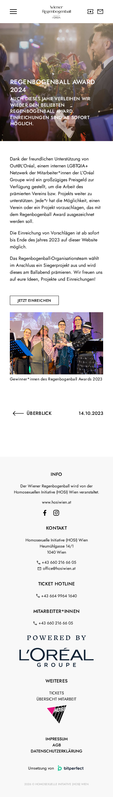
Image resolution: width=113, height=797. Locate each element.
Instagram (56, 513)
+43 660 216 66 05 (59, 562)
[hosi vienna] (56, 715)
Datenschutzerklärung (56, 751)
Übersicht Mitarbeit (56, 699)
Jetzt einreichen (34, 300)
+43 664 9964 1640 (59, 596)
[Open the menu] (13, 11)
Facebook (45, 513)
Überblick (39, 413)
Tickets (90, 11)
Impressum (56, 739)
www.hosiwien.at (56, 502)
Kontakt (100, 11)
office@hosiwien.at (59, 568)
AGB (56, 745)
